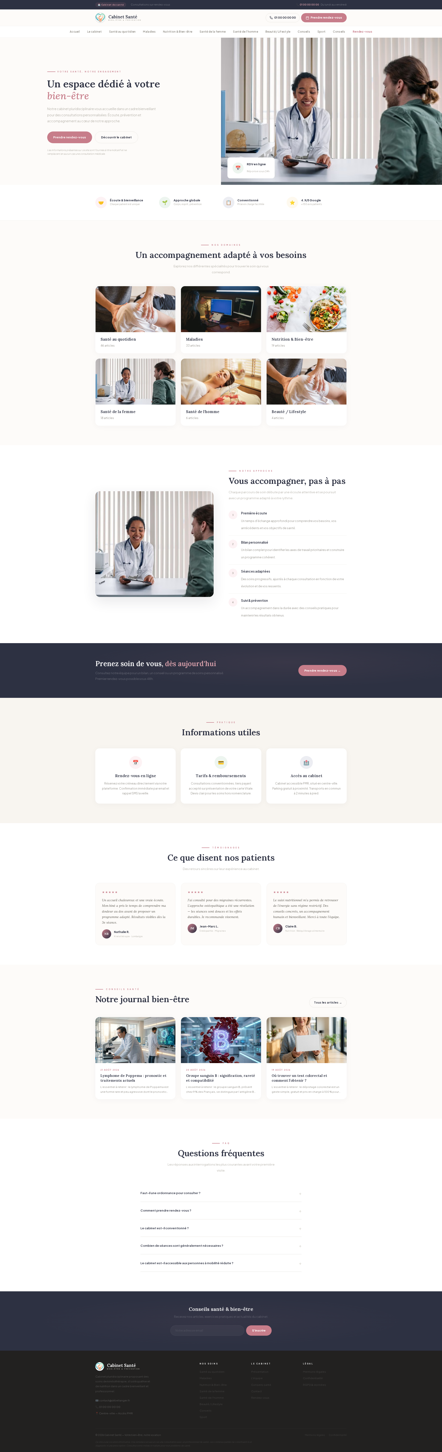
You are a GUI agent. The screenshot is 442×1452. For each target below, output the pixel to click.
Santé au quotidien (122, 31)
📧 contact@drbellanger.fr (112, 1400)
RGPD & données (314, 1384)
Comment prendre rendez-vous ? (165, 1210)
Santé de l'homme (245, 31)
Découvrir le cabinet (116, 137)
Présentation (259, 1371)
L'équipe (257, 1378)
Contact (256, 1391)
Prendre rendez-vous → (322, 670)
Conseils (304, 31)
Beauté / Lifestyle (277, 31)
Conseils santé (261, 1384)
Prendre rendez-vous (326, 17)
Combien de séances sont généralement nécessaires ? (181, 1245)
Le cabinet (94, 31)
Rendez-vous (362, 31)
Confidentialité (313, 1378)
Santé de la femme (213, 31)
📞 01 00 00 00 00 (107, 1407)
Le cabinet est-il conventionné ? (164, 1228)
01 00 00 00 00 (309, 4)
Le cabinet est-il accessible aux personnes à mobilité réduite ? (186, 1263)
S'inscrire (259, 1330)
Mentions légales (314, 1371)
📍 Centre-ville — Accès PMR (114, 1413)
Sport (321, 31)
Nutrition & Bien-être (177, 31)
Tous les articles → (328, 1002)
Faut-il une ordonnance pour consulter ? (170, 1193)
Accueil (75, 31)
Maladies (149, 31)
